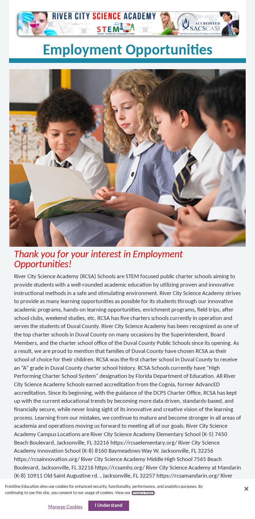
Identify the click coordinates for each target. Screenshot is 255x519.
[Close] (246, 489)
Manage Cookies (65, 507)
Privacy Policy (143, 493)
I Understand (109, 505)
